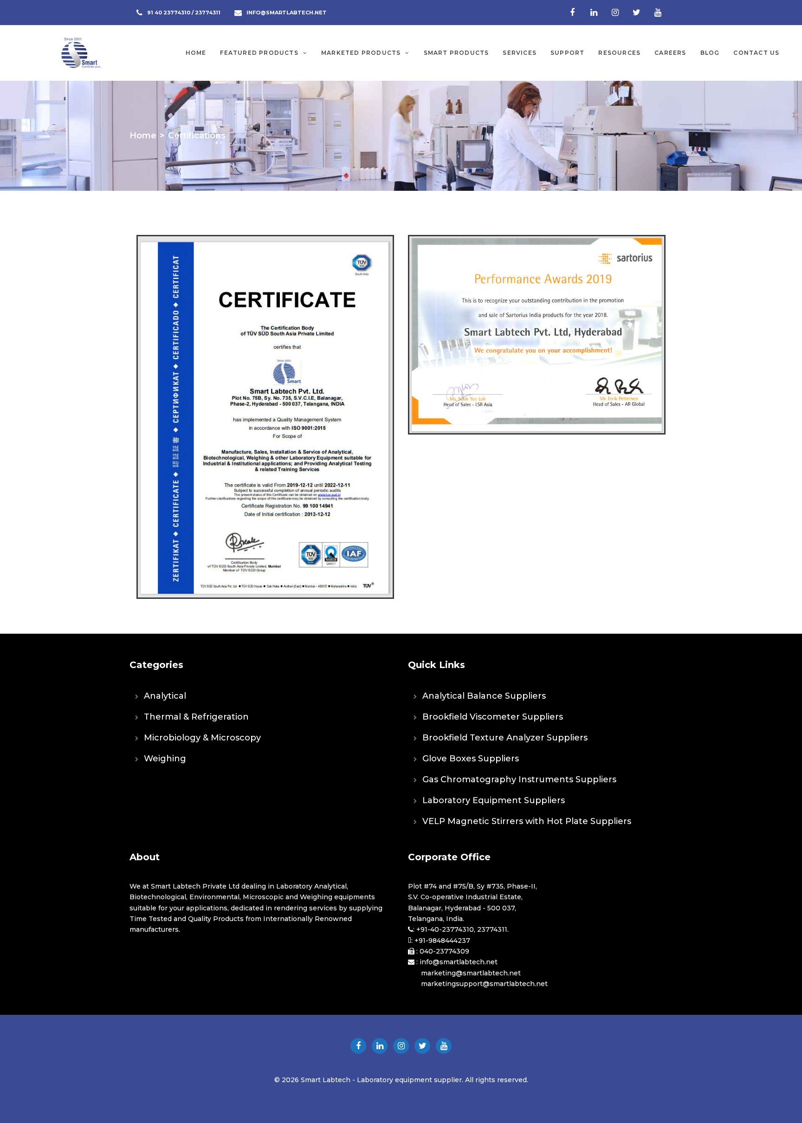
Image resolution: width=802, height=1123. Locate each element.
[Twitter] (636, 12)
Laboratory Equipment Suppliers (493, 800)
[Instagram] (615, 12)
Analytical (165, 696)
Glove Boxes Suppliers (470, 758)
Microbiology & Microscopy (202, 738)
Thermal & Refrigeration (196, 717)
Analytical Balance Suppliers (484, 696)
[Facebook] (572, 12)
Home (142, 135)
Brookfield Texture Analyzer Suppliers (505, 738)
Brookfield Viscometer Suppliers (492, 717)
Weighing (165, 758)
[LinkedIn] (594, 12)
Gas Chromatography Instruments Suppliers (519, 779)
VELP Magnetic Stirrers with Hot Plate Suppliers (526, 821)
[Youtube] (658, 12)
